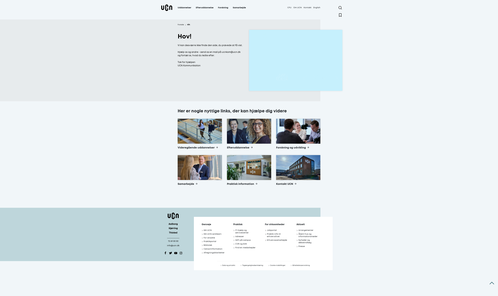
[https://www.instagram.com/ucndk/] (181, 253)
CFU (289, 8)
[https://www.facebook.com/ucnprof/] (165, 253)
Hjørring (173, 228)
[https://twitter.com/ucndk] (170, 253)
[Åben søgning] (340, 7)
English (316, 8)
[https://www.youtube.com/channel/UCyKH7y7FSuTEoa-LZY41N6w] (176, 253)
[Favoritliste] (340, 15)
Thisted (173, 233)
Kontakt (307, 8)
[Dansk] (166, 10)
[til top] (492, 283)
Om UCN (297, 8)
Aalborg (173, 224)
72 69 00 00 (173, 241)
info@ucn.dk (173, 246)
